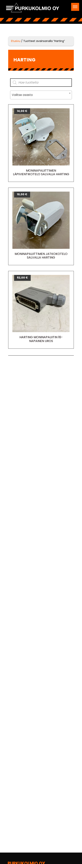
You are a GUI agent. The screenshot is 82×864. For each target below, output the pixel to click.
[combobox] (41, 95)
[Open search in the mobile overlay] (41, 82)
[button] (75, 7)
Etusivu (15, 41)
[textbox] (41, 95)
